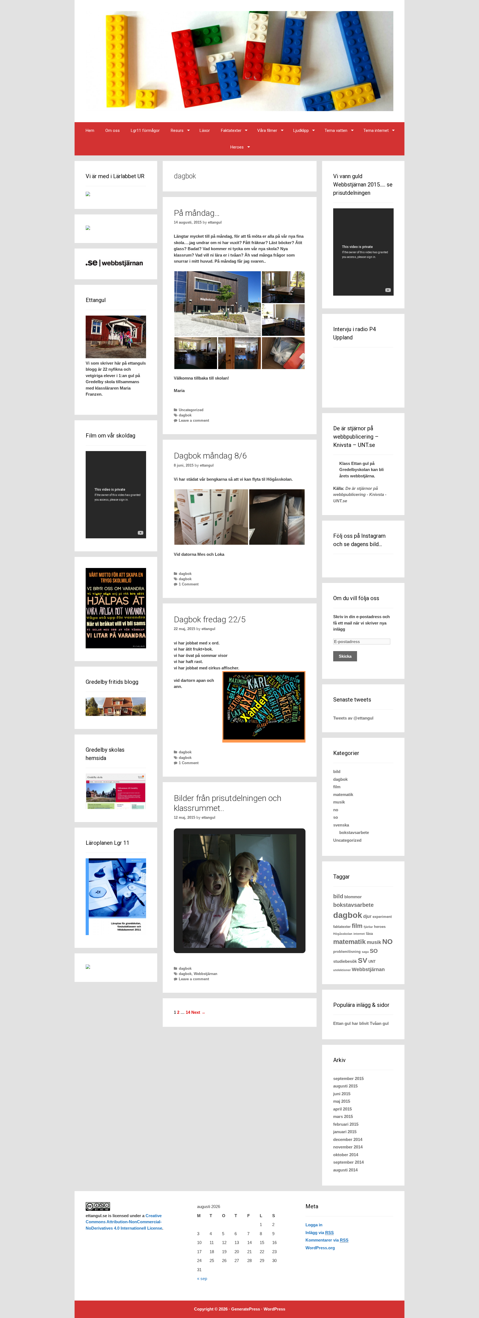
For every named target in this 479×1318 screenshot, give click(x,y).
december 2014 (347, 1139)
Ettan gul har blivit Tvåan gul (361, 1023)
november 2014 (348, 1147)
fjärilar (368, 926)
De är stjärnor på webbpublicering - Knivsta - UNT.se (359, 494)
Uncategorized (191, 410)
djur (367, 916)
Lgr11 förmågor (145, 130)
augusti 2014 (345, 1170)
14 (188, 1012)
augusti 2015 (345, 1086)
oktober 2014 (345, 1154)
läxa (369, 933)
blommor (353, 897)
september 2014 (348, 1162)
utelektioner (342, 970)
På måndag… (197, 213)
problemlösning (347, 952)
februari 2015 (345, 1124)
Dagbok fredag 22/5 (210, 619)
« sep (202, 1278)
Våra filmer (267, 130)
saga (365, 951)
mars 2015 (343, 1116)
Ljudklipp (301, 130)
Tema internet (376, 130)
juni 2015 (341, 1093)
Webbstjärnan (205, 974)
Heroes (237, 147)
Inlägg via (319, 1232)
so (335, 817)
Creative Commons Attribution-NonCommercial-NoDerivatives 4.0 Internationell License (124, 1221)
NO (387, 941)
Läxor (205, 130)
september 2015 (348, 1078)
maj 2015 (341, 1101)
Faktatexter (231, 130)
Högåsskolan (342, 933)
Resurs (177, 130)
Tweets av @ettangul (353, 718)
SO (374, 951)
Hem (90, 130)
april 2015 (342, 1109)
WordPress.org (320, 1247)
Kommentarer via (326, 1240)
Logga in (313, 1224)
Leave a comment (194, 420)
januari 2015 (344, 1131)
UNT (372, 961)
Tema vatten (336, 130)
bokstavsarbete (354, 832)
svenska (341, 825)
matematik (343, 794)
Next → (198, 1012)
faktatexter (342, 927)
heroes (380, 927)
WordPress (274, 1309)
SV (362, 960)
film (336, 786)
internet (359, 933)
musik (339, 802)
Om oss (112, 130)
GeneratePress (245, 1309)
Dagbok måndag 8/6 (210, 455)
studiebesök (345, 961)
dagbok (185, 415)
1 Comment (188, 584)
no (335, 809)
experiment (382, 917)
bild (336, 771)
